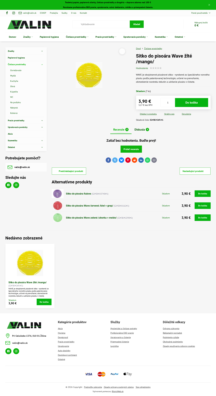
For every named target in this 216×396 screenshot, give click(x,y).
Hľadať (136, 24)
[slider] (156, 68)
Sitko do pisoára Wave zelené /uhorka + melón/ (91, 217)
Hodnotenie (142, 68)
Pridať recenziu (131, 149)
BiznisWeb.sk (118, 391)
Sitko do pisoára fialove (78, 193)
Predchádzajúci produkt (71, 171)
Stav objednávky (143, 387)
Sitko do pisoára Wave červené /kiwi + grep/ (89, 205)
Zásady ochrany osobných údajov (119, 387)
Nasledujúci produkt (193, 171)
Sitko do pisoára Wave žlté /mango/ (27, 282)
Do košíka (191, 102)
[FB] (7, 13)
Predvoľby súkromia (93, 387)
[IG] (13, 13)
